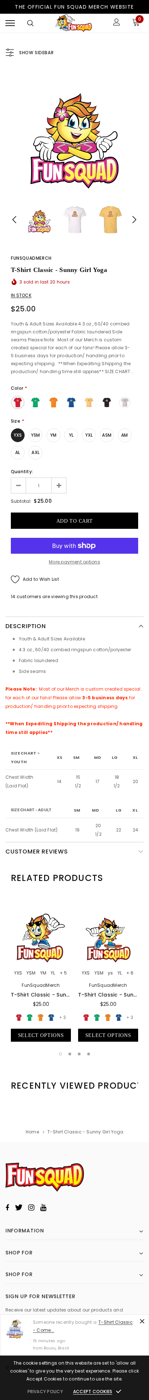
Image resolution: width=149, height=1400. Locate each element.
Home (32, 1132)
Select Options (41, 1035)
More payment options (74, 562)
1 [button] (60, 1054)
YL (71, 435)
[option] (74, 132)
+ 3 (62, 1017)
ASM (106, 435)
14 (13, 596)
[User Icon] (116, 23)
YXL (89, 435)
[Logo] (74, 23)
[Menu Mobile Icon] (10, 23)
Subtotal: (21, 501)
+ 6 (129, 973)
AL (17, 452)
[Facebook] (7, 1207)
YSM (35, 435)
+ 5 (63, 973)
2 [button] (69, 1054)
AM (124, 435)
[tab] (57, 878)
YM (53, 435)
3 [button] (79, 1054)
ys (110, 973)
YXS (18, 435)
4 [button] (88, 1054)
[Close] (142, 1321)
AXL (35, 452)
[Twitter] (18, 1207)
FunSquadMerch (31, 258)
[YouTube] (43, 1207)
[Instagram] (31, 1207)
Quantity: (22, 471)
